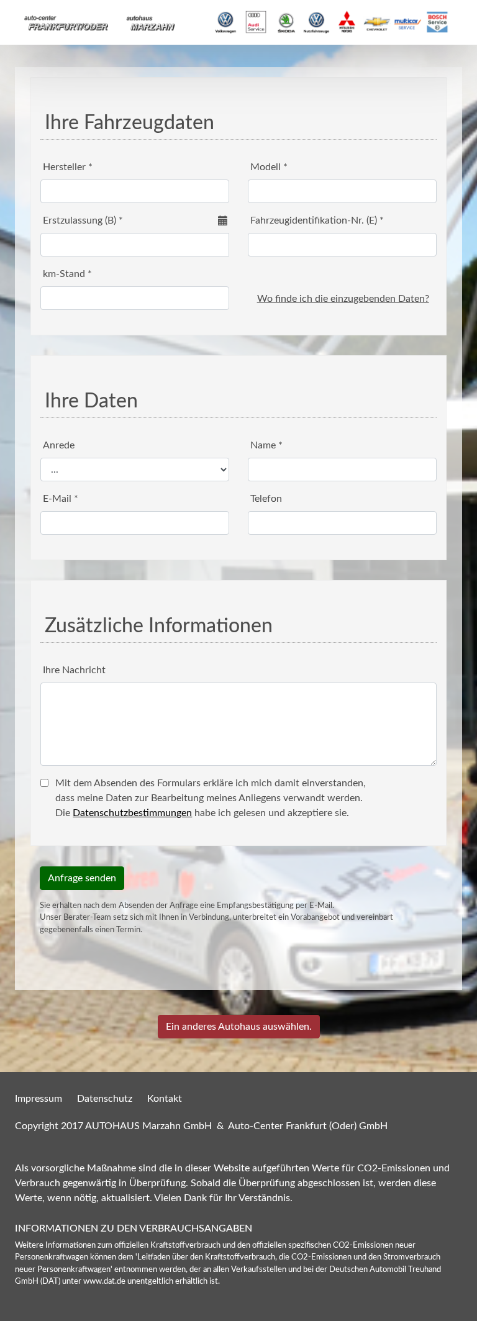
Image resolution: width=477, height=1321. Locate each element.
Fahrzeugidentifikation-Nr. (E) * (317, 220)
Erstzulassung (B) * (83, 220)
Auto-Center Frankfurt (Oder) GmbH (308, 1126)
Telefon (266, 499)
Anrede (59, 445)
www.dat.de (104, 1281)
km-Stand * (67, 274)
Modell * (269, 167)
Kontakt (164, 1099)
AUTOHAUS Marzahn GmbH (148, 1126)
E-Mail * (60, 499)
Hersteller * (68, 167)
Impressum (38, 1099)
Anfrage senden (82, 878)
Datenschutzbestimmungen (132, 813)
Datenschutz (104, 1099)
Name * (266, 445)
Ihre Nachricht (74, 670)
